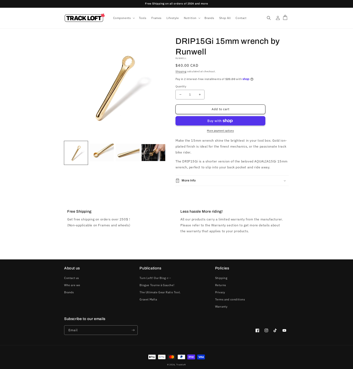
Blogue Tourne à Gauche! (157, 285)
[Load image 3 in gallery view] (128, 153)
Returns (220, 285)
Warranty (221, 306)
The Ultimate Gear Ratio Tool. (160, 292)
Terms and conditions (230, 299)
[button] (123, 18)
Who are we (72, 285)
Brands (69, 292)
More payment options (220, 130)
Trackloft (181, 364)
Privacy (220, 292)
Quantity (180, 86)
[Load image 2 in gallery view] (102, 153)
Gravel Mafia (148, 299)
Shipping (180, 71)
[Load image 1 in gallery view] (76, 153)
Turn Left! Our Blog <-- (155, 278)
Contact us (71, 278)
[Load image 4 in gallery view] (153, 153)
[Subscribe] (132, 330)
